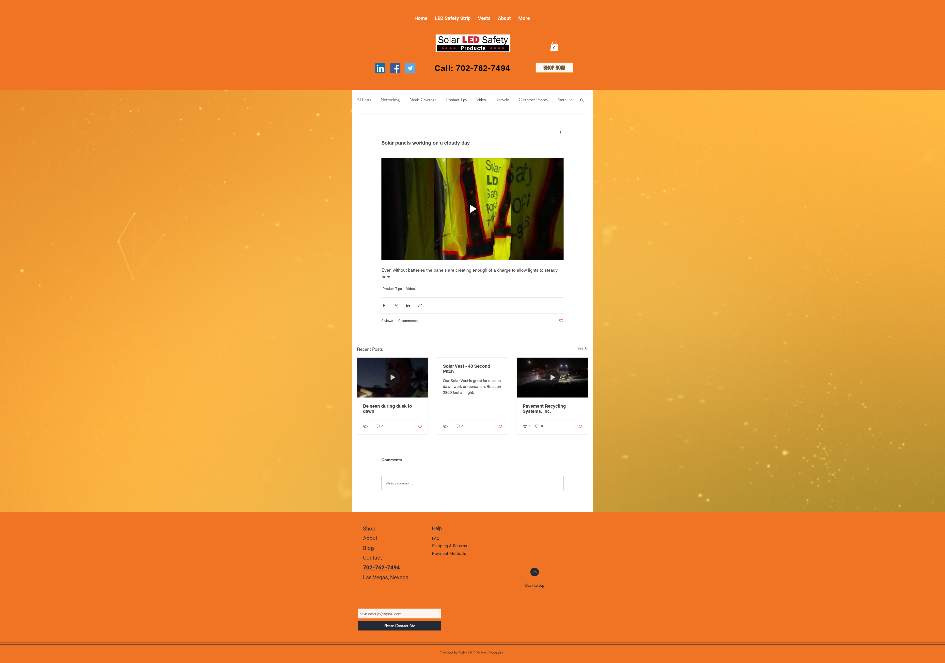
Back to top (534, 585)
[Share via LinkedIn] (408, 305)
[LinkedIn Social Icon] (380, 68)
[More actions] (561, 132)
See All (582, 348)
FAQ (436, 538)
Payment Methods (449, 553)
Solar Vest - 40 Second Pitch (466, 369)
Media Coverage (423, 99)
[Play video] (472, 209)
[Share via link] (420, 305)
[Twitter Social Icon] (410, 68)
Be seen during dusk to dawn (387, 408)
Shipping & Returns (450, 545)
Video (481, 99)
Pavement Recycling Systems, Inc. (544, 408)
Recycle (502, 99)
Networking (390, 99)
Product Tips (456, 99)
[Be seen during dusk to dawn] (392, 378)
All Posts (364, 99)
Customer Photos (533, 99)
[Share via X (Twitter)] (396, 305)
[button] (554, 46)
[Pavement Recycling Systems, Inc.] (552, 378)
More (562, 99)
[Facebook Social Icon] (395, 68)
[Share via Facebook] (383, 305)
